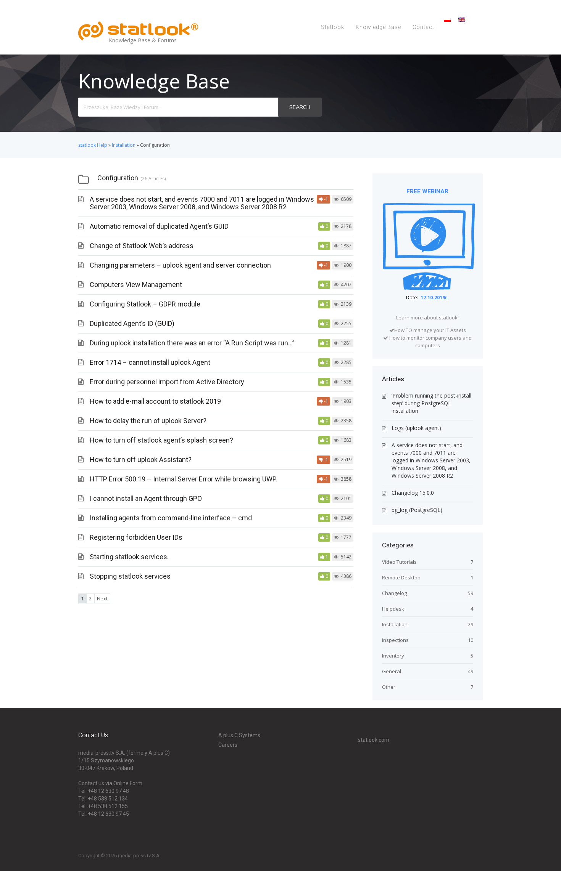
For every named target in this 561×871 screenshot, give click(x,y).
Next (102, 598)
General (391, 671)
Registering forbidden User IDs (136, 537)
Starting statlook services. (129, 557)
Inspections (395, 640)
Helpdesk (393, 608)
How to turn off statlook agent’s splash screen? (161, 440)
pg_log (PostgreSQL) (417, 509)
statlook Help (92, 145)
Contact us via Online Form (110, 783)
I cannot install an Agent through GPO (146, 498)
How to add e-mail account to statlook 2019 (155, 401)
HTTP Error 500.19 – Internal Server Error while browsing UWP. (183, 479)
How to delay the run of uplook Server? (148, 421)
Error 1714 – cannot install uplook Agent (150, 362)
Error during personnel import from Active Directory (167, 382)
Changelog (394, 593)
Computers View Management (136, 285)
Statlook (332, 27)
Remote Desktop (401, 577)
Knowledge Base (378, 27)
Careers (227, 745)
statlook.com (373, 740)
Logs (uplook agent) (416, 427)
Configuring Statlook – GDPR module (145, 304)
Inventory (393, 655)
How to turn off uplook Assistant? (141, 460)
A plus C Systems (239, 735)
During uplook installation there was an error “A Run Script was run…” (192, 343)
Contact (423, 27)
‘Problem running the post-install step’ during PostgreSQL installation (431, 403)
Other (388, 686)
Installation (123, 145)
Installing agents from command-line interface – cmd (171, 518)
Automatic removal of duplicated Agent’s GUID (159, 226)
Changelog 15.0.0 (413, 492)
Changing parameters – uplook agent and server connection (180, 265)
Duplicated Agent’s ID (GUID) (132, 323)
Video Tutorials (399, 561)
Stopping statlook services (130, 576)
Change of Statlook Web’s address (141, 246)
